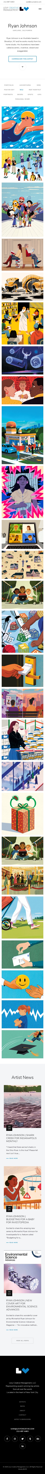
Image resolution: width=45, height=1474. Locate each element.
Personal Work (22, 99)
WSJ (21, 90)
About (22, 1411)
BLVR (25, 1469)
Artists (22, 1402)
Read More (13, 1158)
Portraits (8, 94)
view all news (22, 1341)
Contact (22, 1415)
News (22, 1406)
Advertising (25, 85)
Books (20, 94)
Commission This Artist (22, 59)
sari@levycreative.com (33, 2)
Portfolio (9, 85)
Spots (30, 94)
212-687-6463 (9, 2)
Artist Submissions (22, 1419)
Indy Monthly (35, 90)
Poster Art (9, 90)
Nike (39, 85)
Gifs (39, 94)
